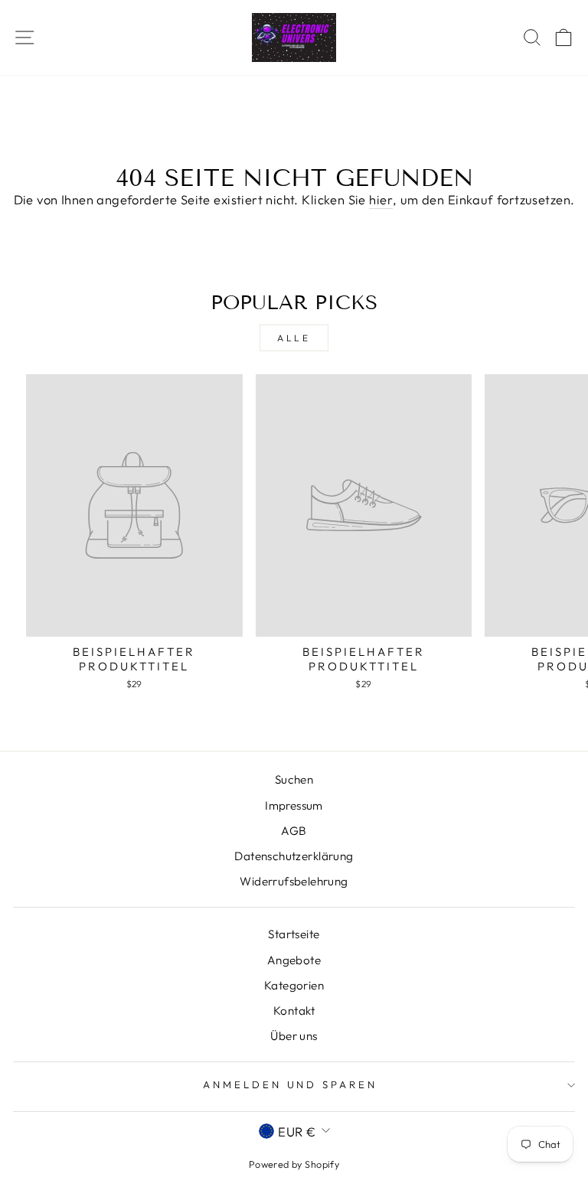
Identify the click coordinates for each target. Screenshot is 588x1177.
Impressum (294, 805)
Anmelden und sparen (290, 1084)
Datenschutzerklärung (293, 856)
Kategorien (294, 985)
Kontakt (294, 1010)
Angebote (294, 960)
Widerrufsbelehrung (294, 881)
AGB (293, 830)
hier (381, 199)
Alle (293, 338)
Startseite (293, 934)
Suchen (294, 779)
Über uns (293, 1036)
